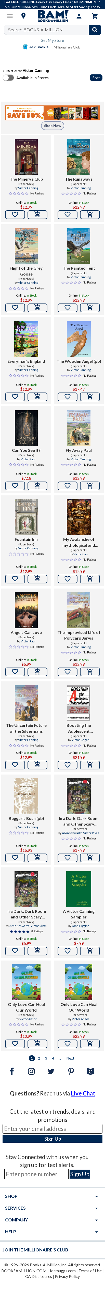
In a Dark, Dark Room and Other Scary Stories (79, 821)
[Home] (52, 16)
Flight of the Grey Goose (26, 271)
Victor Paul (28, 459)
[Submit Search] (95, 30)
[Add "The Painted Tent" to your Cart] (90, 307)
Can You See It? (26, 450)
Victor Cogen (80, 740)
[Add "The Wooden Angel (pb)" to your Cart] (90, 397)
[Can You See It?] (26, 428)
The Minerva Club (26, 179)
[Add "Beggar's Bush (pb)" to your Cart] (37, 858)
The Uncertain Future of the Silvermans (26, 728)
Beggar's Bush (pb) (26, 818)
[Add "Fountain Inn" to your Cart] (37, 579)
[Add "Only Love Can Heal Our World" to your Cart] (37, 1044)
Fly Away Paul (79, 450)
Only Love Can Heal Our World (26, 1007)
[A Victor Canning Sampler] (79, 889)
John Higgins (80, 926)
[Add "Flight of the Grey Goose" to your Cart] (37, 307)
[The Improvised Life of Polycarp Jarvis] (79, 610)
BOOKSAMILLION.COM (24, 1270)
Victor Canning (28, 188)
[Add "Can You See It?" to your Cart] (37, 486)
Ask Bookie (38, 47)
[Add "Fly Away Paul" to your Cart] (90, 486)
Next (70, 1058)
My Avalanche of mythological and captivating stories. (78, 542)
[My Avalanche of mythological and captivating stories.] (78, 517)
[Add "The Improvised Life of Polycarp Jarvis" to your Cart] (90, 672)
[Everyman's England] (26, 339)
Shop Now (52, 125)
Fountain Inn (26, 539)
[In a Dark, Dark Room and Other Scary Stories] (78, 796)
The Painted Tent (79, 268)
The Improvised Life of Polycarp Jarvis (78, 635)
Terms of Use (90, 1270)
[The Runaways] (79, 157)
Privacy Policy (67, 1276)
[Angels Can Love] (26, 610)
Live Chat (83, 1093)
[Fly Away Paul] (78, 428)
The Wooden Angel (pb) (79, 361)
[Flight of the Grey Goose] (26, 246)
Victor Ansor (28, 1019)
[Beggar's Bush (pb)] (26, 796)
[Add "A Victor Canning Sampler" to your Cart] (90, 951)
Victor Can (80, 554)
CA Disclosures (38, 1276)
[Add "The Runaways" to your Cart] (90, 214)
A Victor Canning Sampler (79, 914)
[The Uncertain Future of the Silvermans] (26, 703)
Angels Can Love (26, 632)
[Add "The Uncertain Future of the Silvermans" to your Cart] (37, 765)
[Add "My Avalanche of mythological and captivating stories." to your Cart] (90, 579)
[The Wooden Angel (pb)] (78, 339)
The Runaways (79, 179)
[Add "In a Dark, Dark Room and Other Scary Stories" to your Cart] (90, 858)
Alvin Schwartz (72, 833)
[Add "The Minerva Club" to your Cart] (37, 214)
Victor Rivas (91, 833)
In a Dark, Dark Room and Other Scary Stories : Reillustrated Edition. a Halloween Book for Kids (26, 914)
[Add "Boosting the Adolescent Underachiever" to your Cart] (90, 765)
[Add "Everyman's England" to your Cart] (37, 397)
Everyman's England (26, 361)
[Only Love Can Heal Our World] (26, 982)
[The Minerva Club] (26, 157)
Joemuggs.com (62, 1270)
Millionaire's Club (67, 47)
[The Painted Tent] (79, 246)
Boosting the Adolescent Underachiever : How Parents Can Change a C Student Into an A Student (78, 728)
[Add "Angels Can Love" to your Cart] (37, 672)
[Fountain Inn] (26, 517)
